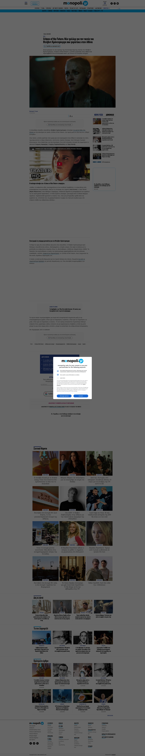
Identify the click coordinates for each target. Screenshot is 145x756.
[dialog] (72, 378)
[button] (72, 378)
